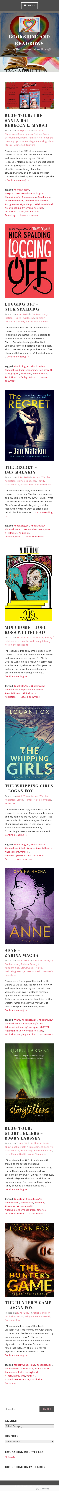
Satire (29, 321)
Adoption (38, 130)
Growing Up (11, 141)
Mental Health (28, 484)
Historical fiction (43, 1150)
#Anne (16, 1019)
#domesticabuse (14, 1027)
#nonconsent (12, 851)
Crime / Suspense (26, 480)
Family (29, 211)
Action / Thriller (41, 477)
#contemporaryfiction (37, 200)
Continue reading (18, 180)
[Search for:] (29, 1409)
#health (48, 369)
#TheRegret (11, 532)
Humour (40, 317)
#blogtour (39, 193)
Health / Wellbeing (24, 317)
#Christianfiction (14, 200)
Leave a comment (29, 215)
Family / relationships (41, 137)
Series (8, 803)
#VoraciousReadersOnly (18, 1379)
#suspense (44, 529)
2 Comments (46, 1034)
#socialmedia (40, 373)
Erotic (20, 799)
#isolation (10, 1206)
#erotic (31, 848)
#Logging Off (12, 373)
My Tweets (10, 1457)
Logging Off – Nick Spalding (22, 306)
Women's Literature (24, 144)
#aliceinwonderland (24, 1364)
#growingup (27, 204)
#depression (26, 689)
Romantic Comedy (15, 321)
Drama (24, 137)
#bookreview (29, 197)
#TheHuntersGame (15, 1375)
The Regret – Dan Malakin (21, 469)
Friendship (27, 1150)
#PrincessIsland (44, 204)
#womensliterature (32, 207)
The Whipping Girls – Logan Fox (29, 788)
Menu (31, 5)
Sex (14, 803)
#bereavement (21, 189)
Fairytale (29, 1316)
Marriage (30, 141)
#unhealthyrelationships (18, 855)
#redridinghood (29, 1372)
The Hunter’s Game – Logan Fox (28, 1305)
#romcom (25, 373)
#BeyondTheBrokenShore (18, 193)
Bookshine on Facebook (25, 1467)
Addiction (10, 211)
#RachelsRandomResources (20, 1209)
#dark (22, 848)
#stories (41, 1209)
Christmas (10, 134)
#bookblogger (13, 197)
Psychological (44, 484)
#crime (23, 529)
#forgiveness (12, 204)
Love (21, 141)
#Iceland (39, 1202)
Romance (46, 799)
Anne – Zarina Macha (22, 953)
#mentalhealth (44, 848)
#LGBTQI (44, 1027)
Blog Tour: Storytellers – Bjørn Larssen (24, 1133)
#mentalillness (13, 693)
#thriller (24, 851)
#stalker (32, 529)
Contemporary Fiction (29, 134)
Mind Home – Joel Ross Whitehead (26, 630)
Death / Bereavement (31, 1146)
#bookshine (43, 197)
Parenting (41, 141)
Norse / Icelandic (37, 1154)
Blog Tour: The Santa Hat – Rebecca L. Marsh (26, 120)
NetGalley (22, 377)
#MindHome (29, 693)
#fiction (38, 689)
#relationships (13, 207)
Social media (41, 321)
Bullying (49, 960)
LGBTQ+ (21, 971)
